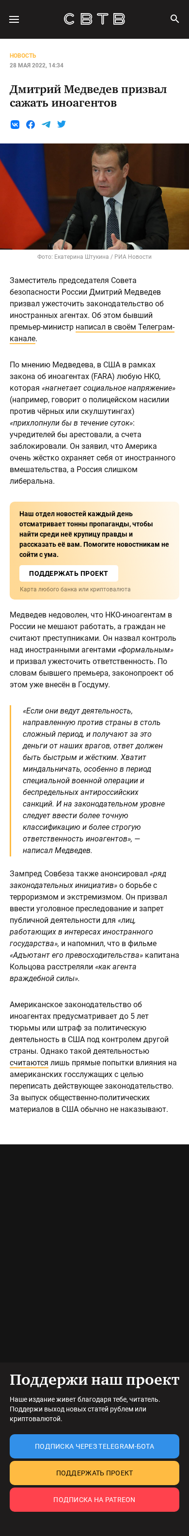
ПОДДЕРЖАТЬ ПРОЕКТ (69, 573)
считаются (29, 1062)
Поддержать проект (94, 1473)
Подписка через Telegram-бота (94, 1446)
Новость (23, 55)
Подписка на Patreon (94, 1500)
